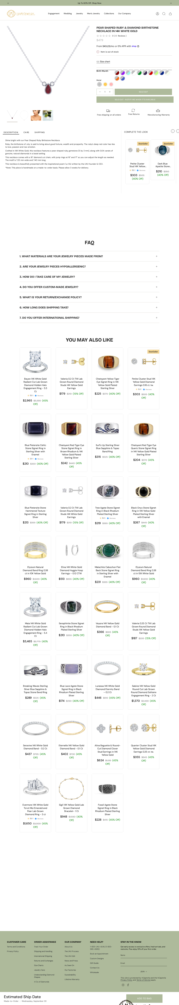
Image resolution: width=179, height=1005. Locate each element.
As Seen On (69, 965)
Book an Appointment (99, 954)
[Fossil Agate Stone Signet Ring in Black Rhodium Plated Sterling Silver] (107, 788)
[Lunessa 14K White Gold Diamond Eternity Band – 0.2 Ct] (107, 669)
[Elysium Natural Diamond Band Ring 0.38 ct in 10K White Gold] (143, 550)
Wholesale (94, 972)
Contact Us (94, 968)
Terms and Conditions (16, 947)
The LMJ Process (72, 951)
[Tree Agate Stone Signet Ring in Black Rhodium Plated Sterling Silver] (107, 491)
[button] (54, 13)
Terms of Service (143, 980)
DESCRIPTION (11, 132)
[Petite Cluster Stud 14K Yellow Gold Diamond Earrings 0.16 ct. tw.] (137, 150)
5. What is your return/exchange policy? (51, 297)
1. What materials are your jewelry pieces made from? (61, 256)
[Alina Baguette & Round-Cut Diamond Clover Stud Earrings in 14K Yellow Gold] (107, 728)
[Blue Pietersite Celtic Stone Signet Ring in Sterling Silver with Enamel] (35, 428)
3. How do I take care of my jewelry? (47, 276)
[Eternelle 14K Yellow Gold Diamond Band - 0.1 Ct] (71, 728)
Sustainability (70, 975)
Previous (7, 67)
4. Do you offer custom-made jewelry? (49, 287)
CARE (26, 132)
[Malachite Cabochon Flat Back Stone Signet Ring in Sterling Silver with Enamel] (107, 550)
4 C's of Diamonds (41, 982)
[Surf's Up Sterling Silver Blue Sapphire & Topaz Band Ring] (107, 428)
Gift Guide (94, 963)
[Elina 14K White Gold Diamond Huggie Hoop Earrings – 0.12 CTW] (71, 550)
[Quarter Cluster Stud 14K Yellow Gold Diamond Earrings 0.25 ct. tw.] (143, 728)
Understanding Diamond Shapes (44, 976)
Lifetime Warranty (72, 979)
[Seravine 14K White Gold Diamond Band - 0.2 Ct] (35, 728)
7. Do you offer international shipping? (49, 317)
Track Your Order (41, 947)
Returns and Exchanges (43, 961)
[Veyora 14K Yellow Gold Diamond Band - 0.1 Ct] (107, 606)
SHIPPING (40, 132)
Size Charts (38, 965)
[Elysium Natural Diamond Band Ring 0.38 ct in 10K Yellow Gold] (35, 550)
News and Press (71, 961)
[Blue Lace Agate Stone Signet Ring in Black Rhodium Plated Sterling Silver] (71, 669)
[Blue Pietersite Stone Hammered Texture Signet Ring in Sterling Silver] (35, 491)
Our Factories (70, 970)
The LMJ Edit (70, 956)
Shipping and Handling (43, 951)
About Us (68, 947)
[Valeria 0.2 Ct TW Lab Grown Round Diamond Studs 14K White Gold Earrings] (71, 491)
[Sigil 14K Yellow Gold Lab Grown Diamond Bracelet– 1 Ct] (71, 788)
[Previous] (8, 3)
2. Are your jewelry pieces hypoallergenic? (53, 266)
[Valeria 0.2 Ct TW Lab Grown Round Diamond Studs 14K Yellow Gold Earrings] (71, 362)
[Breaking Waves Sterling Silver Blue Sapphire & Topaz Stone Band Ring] (35, 669)
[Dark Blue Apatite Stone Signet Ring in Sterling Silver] (162, 150)
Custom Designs (97, 958)
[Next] (170, 3)
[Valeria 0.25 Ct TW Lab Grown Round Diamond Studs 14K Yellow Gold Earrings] (143, 606)
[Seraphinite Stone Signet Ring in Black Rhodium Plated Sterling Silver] (71, 606)
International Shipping (43, 956)
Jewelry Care (39, 970)
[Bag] (170, 13)
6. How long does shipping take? (44, 307)
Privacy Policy (13, 951)
